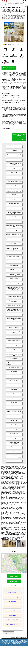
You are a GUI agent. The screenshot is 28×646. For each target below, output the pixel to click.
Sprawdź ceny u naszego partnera (19, 135)
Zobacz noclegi (14, 581)
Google (19, 640)
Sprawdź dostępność (8, 67)
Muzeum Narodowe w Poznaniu (12, 610)
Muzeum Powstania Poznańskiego (12, 597)
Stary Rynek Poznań (12, 601)
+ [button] (3, 555)
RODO (22, 643)
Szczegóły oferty (14, 576)
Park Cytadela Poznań (12, 615)
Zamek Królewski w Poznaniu (12, 606)
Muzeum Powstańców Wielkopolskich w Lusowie (12, 620)
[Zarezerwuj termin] (26, 6)
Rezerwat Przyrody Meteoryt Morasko (12, 624)
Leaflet (19, 572)
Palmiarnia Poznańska (12, 592)
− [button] (3, 557)
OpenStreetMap (23, 572)
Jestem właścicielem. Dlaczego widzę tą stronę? (9, 633)
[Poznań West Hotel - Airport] (9, 25)
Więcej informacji (19, 139)
